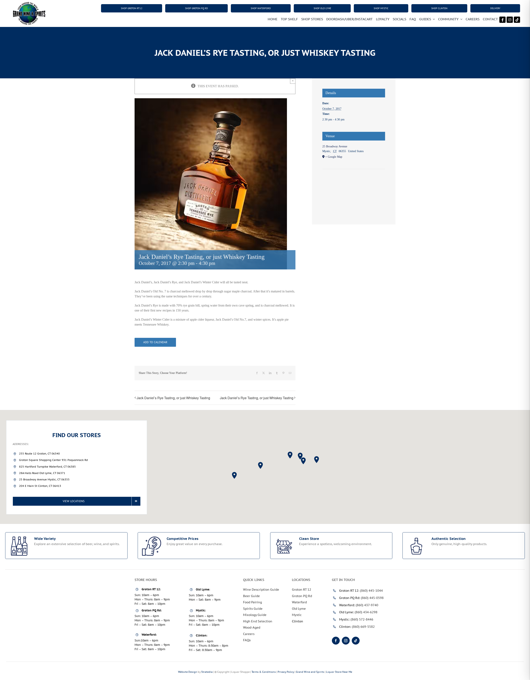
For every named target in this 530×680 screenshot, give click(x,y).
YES (249, 386)
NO (281, 386)
